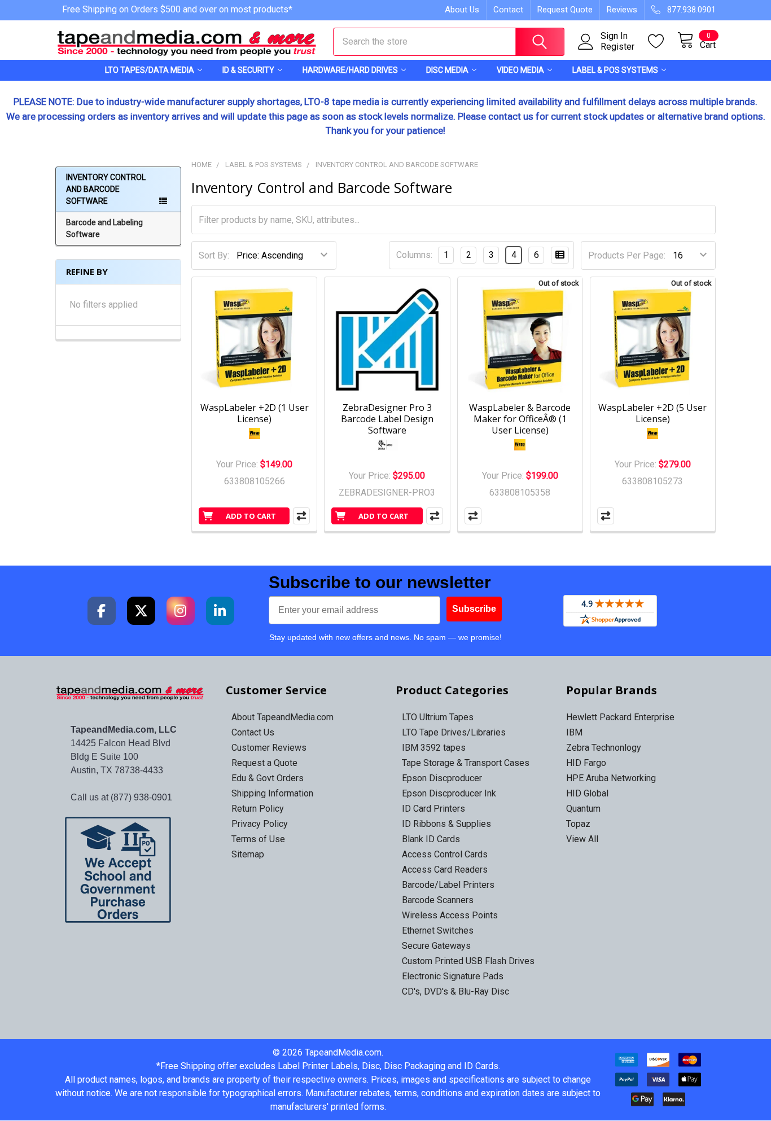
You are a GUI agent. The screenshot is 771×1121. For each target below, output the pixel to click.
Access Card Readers (445, 869)
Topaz (578, 823)
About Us (462, 10)
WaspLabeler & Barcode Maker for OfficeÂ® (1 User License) (520, 418)
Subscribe (474, 609)
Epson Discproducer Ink (449, 793)
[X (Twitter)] (141, 611)
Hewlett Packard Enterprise (620, 717)
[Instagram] (181, 611)
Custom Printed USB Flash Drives (468, 961)
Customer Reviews (268, 747)
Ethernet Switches (438, 930)
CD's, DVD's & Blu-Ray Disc (455, 991)
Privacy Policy (259, 823)
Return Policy (257, 808)
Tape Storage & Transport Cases (465, 762)
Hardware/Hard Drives (350, 70)
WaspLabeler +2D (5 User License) (652, 413)
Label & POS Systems (615, 70)
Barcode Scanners (438, 900)
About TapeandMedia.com (282, 717)
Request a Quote (264, 762)
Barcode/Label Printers (448, 884)
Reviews (622, 10)
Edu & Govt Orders (267, 778)
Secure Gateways (436, 945)
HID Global (587, 793)
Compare (301, 515)
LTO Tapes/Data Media (149, 70)
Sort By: (214, 255)
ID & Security (248, 70)
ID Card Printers (433, 808)
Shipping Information (272, 793)
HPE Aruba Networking (611, 778)
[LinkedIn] (220, 611)
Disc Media (447, 70)
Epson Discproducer (442, 778)
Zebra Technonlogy (603, 747)
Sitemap (247, 854)
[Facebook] (101, 611)
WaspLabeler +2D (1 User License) (254, 413)
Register (617, 47)
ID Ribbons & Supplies (446, 823)
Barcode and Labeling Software (104, 228)
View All (582, 839)
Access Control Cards (445, 854)
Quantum (583, 808)
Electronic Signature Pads (452, 976)
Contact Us (252, 732)
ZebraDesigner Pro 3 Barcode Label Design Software (387, 418)
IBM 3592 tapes (434, 747)
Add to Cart (251, 516)
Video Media (520, 70)
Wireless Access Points (450, 915)
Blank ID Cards (431, 839)
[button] (131, 869)
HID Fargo (586, 762)
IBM (574, 732)
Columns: (414, 254)
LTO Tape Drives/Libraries (454, 732)
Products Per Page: (626, 255)
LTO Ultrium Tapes (438, 717)
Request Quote (565, 10)
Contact (508, 10)
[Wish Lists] (662, 41)
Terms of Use (258, 839)
